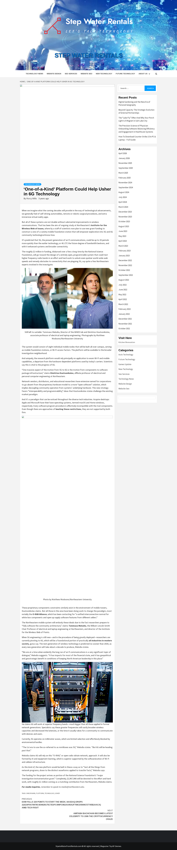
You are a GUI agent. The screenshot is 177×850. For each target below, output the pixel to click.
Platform (40, 793)
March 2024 (123, 207)
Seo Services (71, 74)
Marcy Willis (31, 198)
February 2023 (124, 250)
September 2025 (125, 168)
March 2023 (123, 246)
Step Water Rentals (89, 55)
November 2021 (125, 323)
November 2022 (125, 265)
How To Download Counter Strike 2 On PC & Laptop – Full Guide (137, 138)
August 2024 (123, 192)
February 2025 (124, 177)
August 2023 (123, 226)
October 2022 (124, 270)
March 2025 (123, 172)
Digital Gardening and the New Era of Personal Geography (134, 103)
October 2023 (124, 221)
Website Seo (86, 74)
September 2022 (125, 275)
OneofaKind (30, 793)
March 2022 (123, 304)
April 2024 (122, 202)
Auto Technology (125, 354)
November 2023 (125, 216)
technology (49, 793)
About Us (143, 74)
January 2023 (124, 255)
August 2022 (123, 280)
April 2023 (122, 241)
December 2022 (125, 260)
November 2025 (125, 163)
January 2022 (124, 314)
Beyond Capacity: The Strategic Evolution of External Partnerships (136, 111)
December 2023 (125, 211)
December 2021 (125, 318)
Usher (57, 793)
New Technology (104, 74)
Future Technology (125, 74)
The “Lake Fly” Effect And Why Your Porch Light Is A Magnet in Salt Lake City (136, 119)
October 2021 (124, 328)
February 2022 (124, 309)
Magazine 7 (105, 846)
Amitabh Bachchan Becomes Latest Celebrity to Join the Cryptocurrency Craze (91, 815)
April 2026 (122, 153)
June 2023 (122, 231)
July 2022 (122, 284)
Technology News (34, 74)
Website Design (54, 74)
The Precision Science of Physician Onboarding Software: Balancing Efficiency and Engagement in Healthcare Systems (136, 128)
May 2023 (122, 236)
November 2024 (125, 182)
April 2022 (122, 299)
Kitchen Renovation (126, 342)
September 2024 (125, 187)
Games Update (124, 364)
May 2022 (122, 294)
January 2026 (124, 158)
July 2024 (122, 197)
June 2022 (122, 289)
